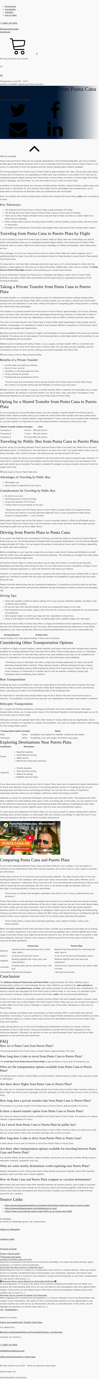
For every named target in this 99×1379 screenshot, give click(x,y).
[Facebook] (55, 118)
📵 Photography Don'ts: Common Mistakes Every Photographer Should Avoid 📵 (28, 1281)
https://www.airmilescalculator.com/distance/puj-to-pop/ (31, 1208)
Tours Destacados (12, 1332)
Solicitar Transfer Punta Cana (28, 1322)
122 (6, 1309)
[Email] (18, 137)
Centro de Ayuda (7, 1322)
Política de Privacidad (30, 1332)
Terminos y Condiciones (51, 1332)
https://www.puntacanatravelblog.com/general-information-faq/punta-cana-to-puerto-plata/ (47, 1205)
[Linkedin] (55, 137)
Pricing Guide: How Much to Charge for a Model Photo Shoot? (21, 1267)
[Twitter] (18, 118)
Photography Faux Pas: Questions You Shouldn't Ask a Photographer (23, 1295)
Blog (2, 1332)
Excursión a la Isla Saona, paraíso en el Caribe (16, 1259)
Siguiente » (13, 1309)
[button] (18, 54)
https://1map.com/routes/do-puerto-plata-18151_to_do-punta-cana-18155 (38, 1211)
